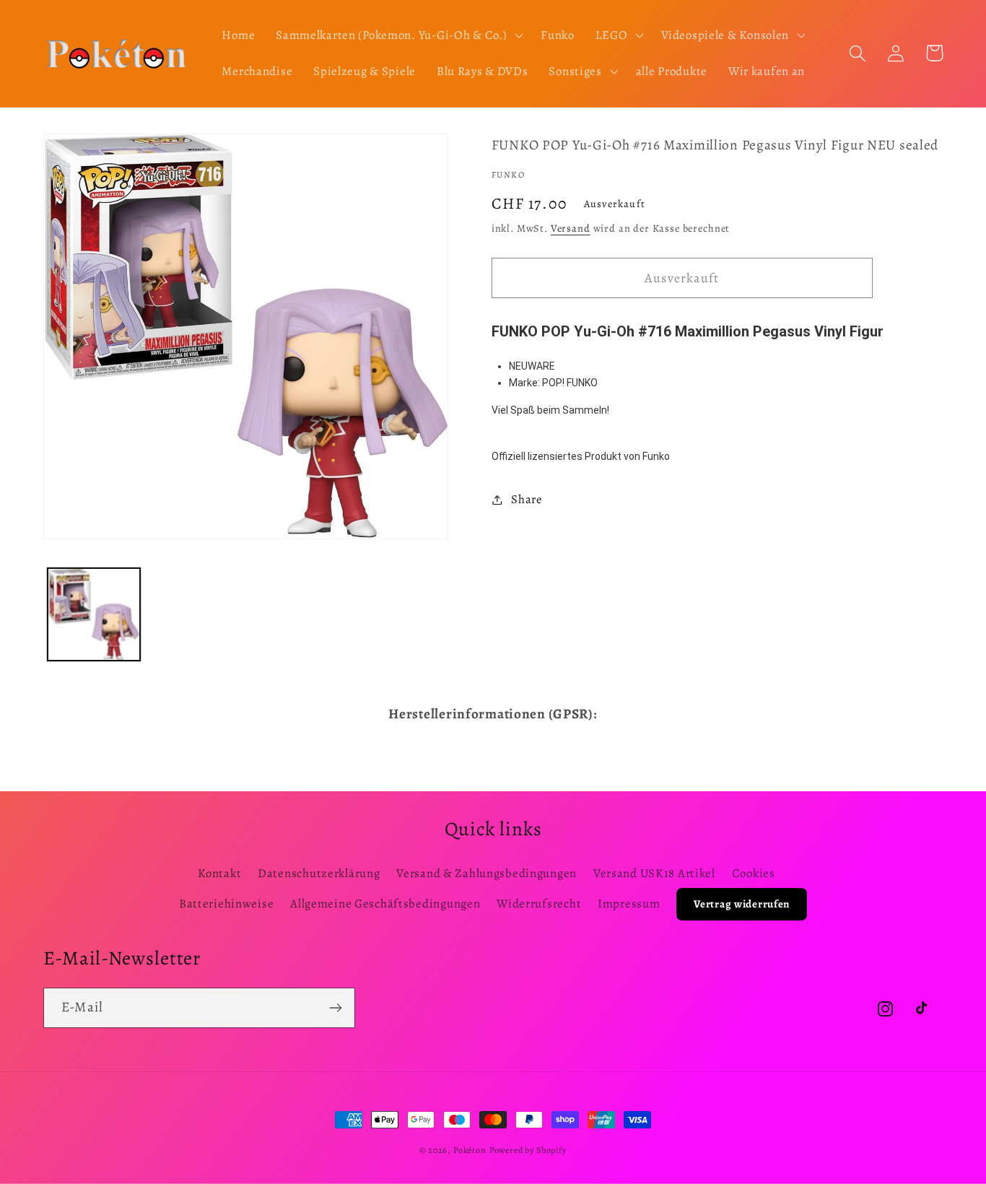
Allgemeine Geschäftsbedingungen (385, 903)
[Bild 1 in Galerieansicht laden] (94, 614)
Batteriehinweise (226, 903)
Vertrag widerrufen (742, 904)
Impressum (629, 903)
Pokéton (470, 1150)
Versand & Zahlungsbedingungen (486, 873)
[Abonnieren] (335, 1008)
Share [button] (527, 499)
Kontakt (219, 873)
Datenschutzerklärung (319, 873)
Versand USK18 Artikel (654, 873)
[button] (398, 35)
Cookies (753, 873)
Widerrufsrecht (539, 903)
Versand (570, 228)
